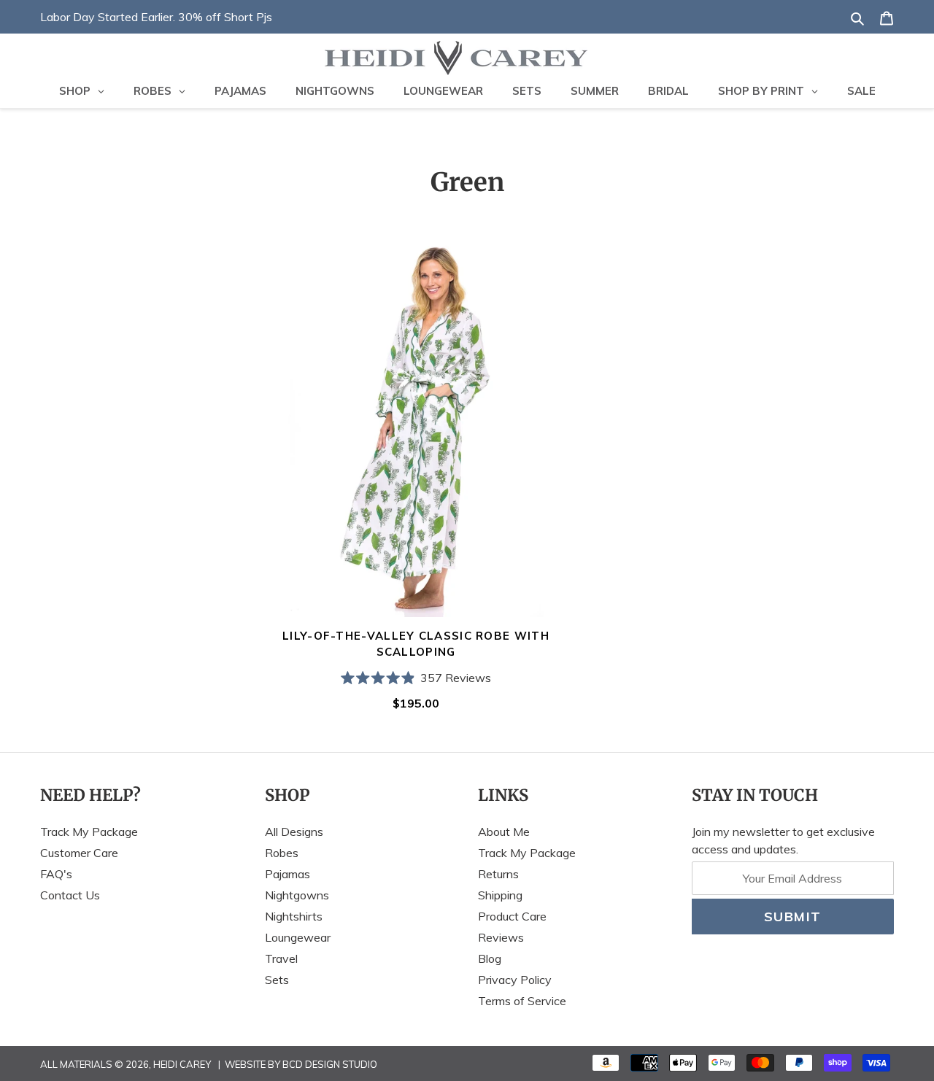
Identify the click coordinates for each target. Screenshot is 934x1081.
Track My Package (89, 831)
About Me (504, 831)
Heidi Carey (182, 1064)
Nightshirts (294, 916)
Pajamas (287, 874)
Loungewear (298, 937)
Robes (281, 852)
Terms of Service (522, 1000)
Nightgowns (297, 895)
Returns (498, 874)
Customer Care (79, 852)
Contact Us (70, 895)
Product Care (512, 916)
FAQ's (56, 874)
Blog (489, 958)
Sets (277, 979)
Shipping (500, 895)
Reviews (501, 937)
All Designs (294, 831)
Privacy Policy (515, 979)
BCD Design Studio (329, 1064)
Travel (281, 958)
